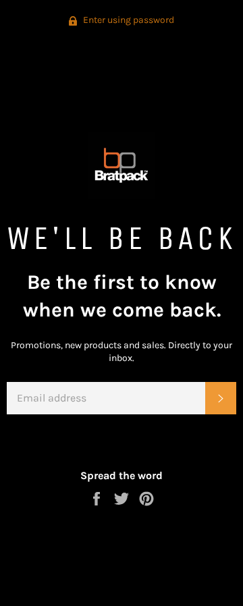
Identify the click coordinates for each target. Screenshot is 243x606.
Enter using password (127, 20)
